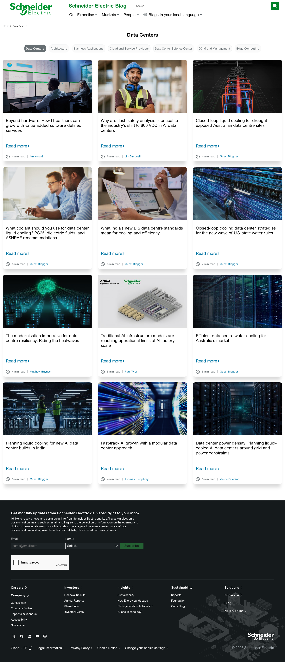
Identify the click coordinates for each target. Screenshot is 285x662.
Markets (109, 14)
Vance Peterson (229, 479)
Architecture (59, 48)
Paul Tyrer (131, 371)
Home (6, 26)
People (130, 14)
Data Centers (35, 48)
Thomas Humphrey (137, 479)
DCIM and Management (214, 48)
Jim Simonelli (133, 156)
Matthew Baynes (40, 371)
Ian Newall (36, 156)
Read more (16, 145)
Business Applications (88, 48)
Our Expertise (81, 14)
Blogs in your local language (174, 14)
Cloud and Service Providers (129, 48)
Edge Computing (247, 48)
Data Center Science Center (173, 48)
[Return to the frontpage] (31, 9)
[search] (275, 6)
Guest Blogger (229, 156)
